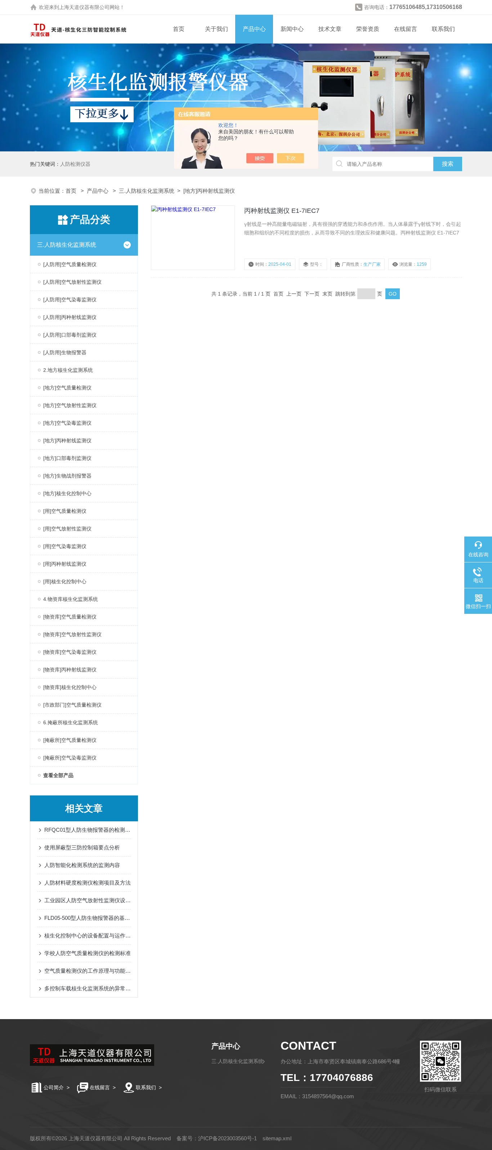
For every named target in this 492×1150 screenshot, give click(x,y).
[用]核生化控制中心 (64, 581)
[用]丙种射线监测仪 (64, 564)
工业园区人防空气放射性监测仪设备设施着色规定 (87, 900)
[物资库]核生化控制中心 (70, 687)
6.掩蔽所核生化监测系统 (70, 722)
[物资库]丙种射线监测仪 (70, 669)
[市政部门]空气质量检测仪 (72, 705)
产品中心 (254, 29)
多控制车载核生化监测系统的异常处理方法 (87, 988)
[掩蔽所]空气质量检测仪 (70, 740)
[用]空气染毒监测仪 (64, 546)
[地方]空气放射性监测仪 (70, 405)
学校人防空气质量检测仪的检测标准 (87, 953)
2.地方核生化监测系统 (68, 370)
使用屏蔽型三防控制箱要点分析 (82, 847)
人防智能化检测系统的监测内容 (82, 865)
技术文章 (329, 29)
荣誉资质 (367, 29)
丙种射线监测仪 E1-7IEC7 (281, 210)
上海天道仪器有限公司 (84, 7)
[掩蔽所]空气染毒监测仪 (70, 758)
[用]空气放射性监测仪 (67, 528)
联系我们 (443, 29)
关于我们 (216, 29)
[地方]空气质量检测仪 (67, 388)
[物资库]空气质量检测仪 (70, 617)
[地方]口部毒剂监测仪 (67, 458)
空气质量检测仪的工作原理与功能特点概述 (87, 971)
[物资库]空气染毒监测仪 (70, 652)
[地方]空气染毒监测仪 (67, 423)
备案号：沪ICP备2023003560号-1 (216, 1138)
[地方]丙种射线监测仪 (209, 191)
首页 (178, 29)
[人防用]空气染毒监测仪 (70, 299)
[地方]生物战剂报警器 (67, 476)
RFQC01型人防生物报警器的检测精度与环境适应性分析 (87, 830)
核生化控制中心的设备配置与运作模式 (87, 935)
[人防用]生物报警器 (64, 352)
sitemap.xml (277, 1138)
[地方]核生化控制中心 (67, 493)
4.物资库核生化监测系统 (70, 599)
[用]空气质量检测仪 (64, 511)
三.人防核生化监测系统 (146, 191)
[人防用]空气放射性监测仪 (72, 282)
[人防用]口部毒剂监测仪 (70, 335)
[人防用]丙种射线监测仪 (70, 317)
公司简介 (54, 1087)
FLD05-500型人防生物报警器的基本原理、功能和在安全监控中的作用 (87, 918)
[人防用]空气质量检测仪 (70, 264)
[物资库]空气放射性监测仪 (72, 634)
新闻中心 (292, 29)
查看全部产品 (58, 775)
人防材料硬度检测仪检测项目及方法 (87, 883)
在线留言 (405, 29)
